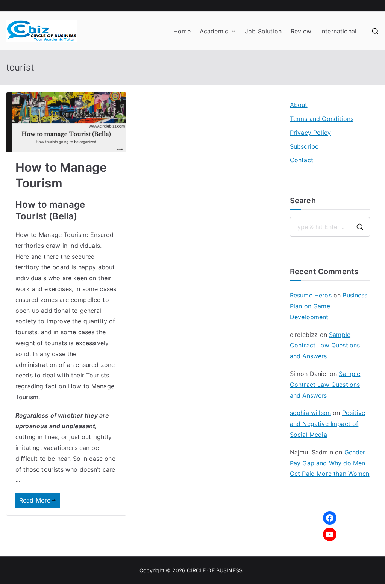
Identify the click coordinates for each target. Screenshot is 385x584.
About (299, 105)
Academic (214, 31)
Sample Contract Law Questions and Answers (325, 345)
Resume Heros (311, 295)
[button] (232, 31)
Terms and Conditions (321, 118)
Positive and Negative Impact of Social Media (327, 423)
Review (301, 31)
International (338, 31)
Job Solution (263, 31)
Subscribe (304, 146)
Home (182, 31)
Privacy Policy (310, 132)
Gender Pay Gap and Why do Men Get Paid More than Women (330, 463)
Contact (301, 160)
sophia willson (310, 412)
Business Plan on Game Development (329, 306)
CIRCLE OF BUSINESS (215, 570)
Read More (34, 500)
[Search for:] (330, 226)
